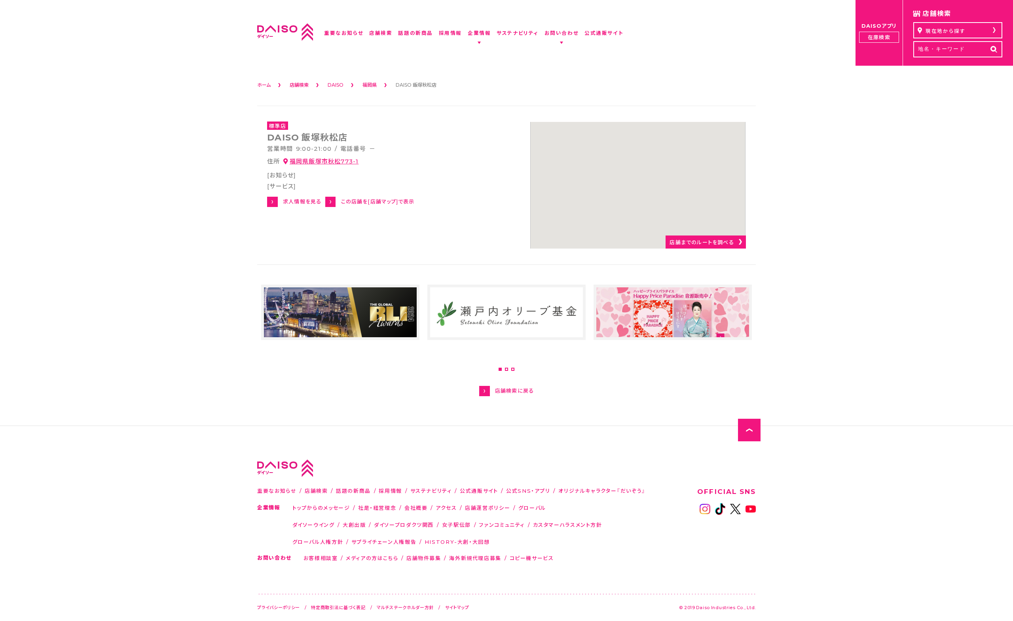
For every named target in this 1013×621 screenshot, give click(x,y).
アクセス (446, 507)
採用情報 (390, 490)
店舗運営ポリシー (487, 507)
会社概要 (416, 507)
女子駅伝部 (456, 524)
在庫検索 (879, 37)
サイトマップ (457, 607)
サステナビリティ (431, 490)
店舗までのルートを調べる (702, 242)
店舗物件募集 (423, 558)
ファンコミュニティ (502, 524)
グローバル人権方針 (317, 541)
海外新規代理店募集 (475, 558)
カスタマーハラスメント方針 (567, 524)
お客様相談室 (321, 558)
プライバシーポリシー (278, 607)
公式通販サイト (479, 490)
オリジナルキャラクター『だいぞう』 (602, 490)
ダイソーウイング (313, 524)
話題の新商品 (353, 490)
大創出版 (354, 524)
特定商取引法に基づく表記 (338, 607)
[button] (500, 369)
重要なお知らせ (276, 490)
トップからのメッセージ (321, 507)
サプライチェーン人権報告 (384, 541)
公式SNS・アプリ (528, 490)
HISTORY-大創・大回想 (457, 541)
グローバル (532, 507)
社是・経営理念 (377, 507)
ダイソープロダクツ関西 (404, 524)
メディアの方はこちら (372, 558)
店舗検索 (316, 490)
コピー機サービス (532, 558)
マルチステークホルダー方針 (405, 607)
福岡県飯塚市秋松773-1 (324, 161)
